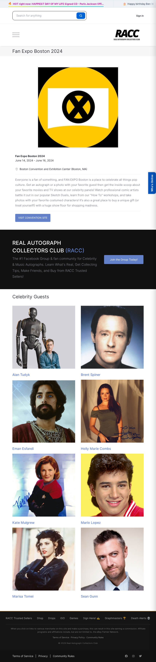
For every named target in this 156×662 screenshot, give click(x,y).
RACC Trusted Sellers (19, 618)
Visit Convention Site (32, 217)
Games (74, 618)
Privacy (43, 656)
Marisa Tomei (22, 596)
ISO (62, 618)
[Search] (80, 15)
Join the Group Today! (124, 259)
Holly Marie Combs (96, 449)
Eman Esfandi (23, 449)
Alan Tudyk (21, 375)
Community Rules (95, 637)
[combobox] (45, 15)
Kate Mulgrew (23, 523)
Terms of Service (61, 637)
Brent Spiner (90, 375)
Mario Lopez (91, 523)
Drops (51, 618)
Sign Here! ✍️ (91, 618)
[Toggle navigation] (15, 35)
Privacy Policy (78, 637)
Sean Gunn (89, 596)
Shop (40, 618)
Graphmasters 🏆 (115, 618)
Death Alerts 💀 (140, 618)
